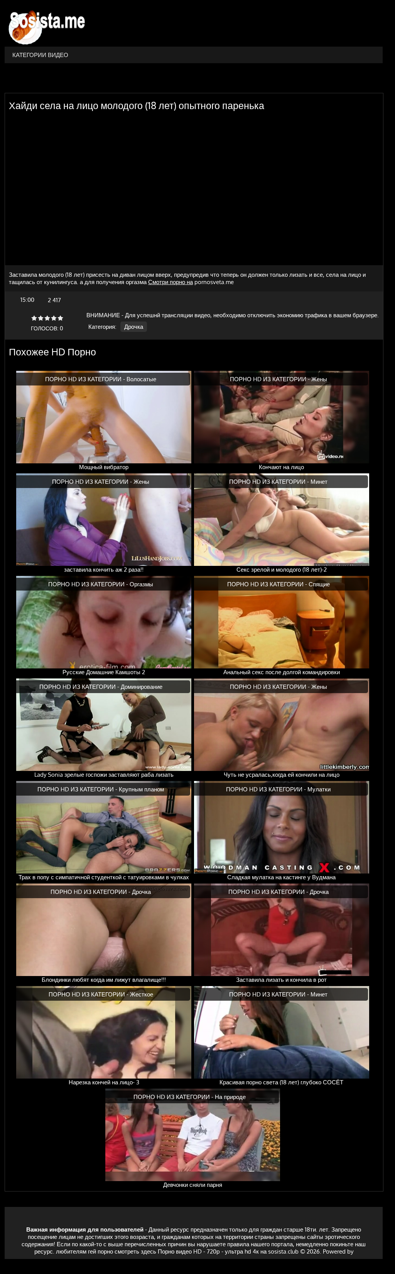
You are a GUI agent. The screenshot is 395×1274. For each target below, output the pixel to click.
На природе (230, 1097)
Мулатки (319, 789)
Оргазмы (141, 584)
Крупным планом (141, 789)
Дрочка (133, 326)
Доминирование (141, 686)
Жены (319, 379)
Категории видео (40, 55)
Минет (319, 481)
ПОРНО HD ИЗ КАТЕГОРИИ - (86, 379)
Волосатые (141, 379)
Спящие (319, 584)
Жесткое (141, 994)
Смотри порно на (170, 282)
